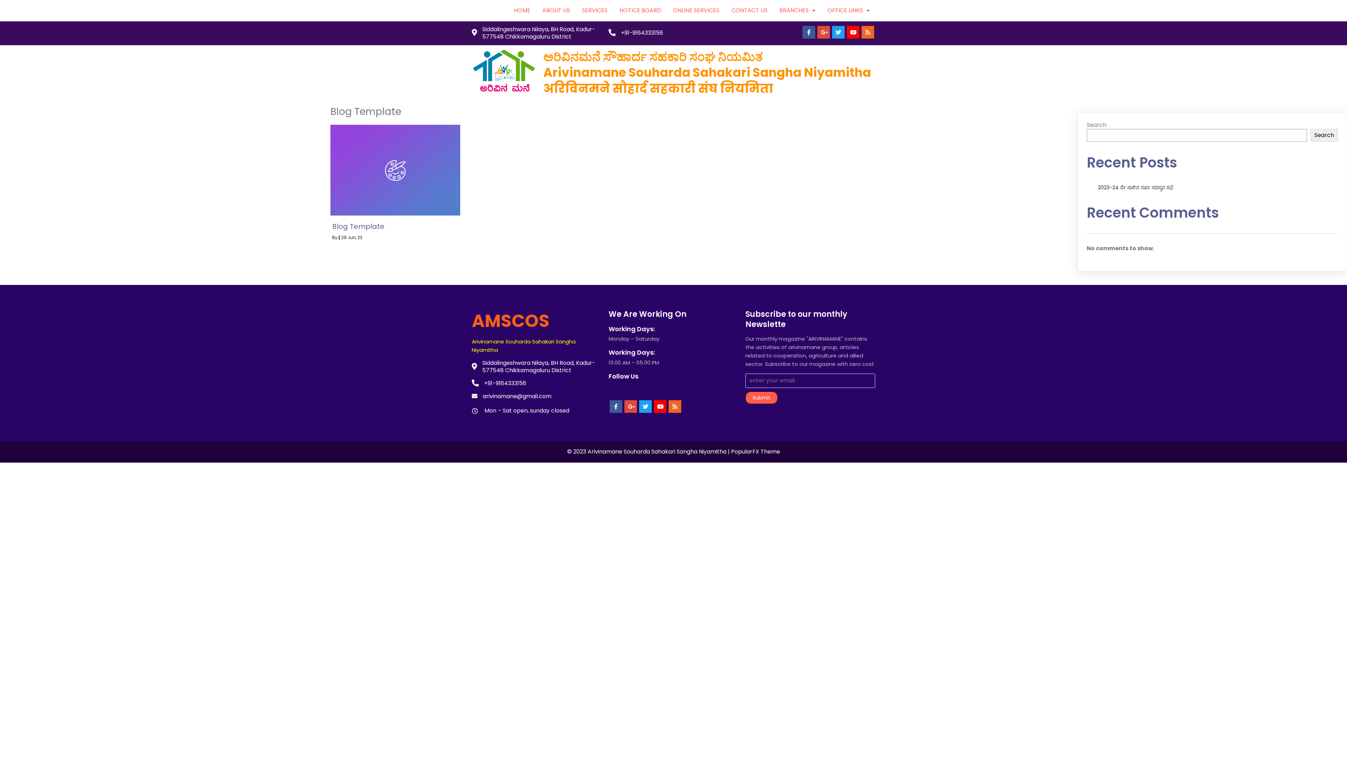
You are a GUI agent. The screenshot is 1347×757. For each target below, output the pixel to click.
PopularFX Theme (755, 452)
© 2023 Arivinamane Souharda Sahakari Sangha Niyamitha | (649, 452)
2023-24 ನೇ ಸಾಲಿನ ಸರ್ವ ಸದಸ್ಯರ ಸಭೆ (1135, 187)
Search (1096, 125)
